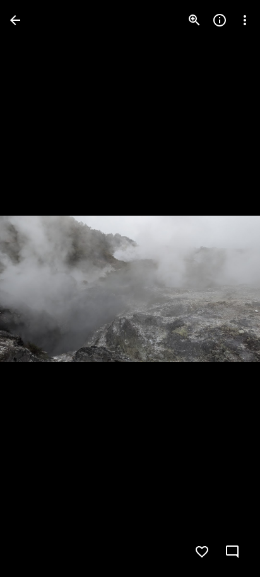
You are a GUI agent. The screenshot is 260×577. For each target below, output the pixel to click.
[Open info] (219, 20)
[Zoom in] (194, 20)
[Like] (202, 551)
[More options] (244, 20)
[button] (35, 288)
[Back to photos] (15, 20)
